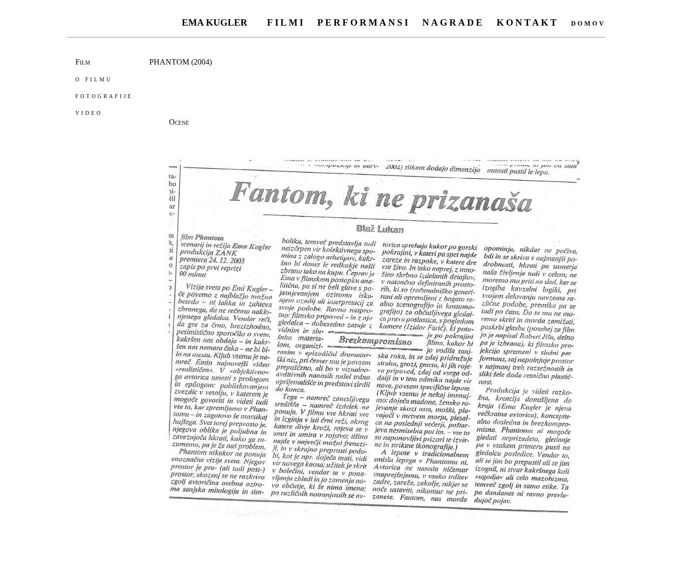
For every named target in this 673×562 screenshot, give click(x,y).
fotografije (104, 95)
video (88, 112)
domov (588, 22)
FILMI (286, 22)
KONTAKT (528, 22)
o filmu (93, 78)
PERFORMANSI (363, 22)
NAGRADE (453, 22)
